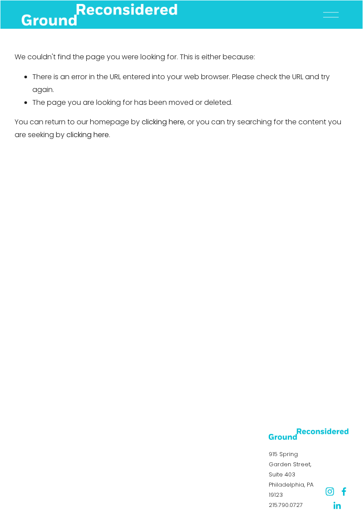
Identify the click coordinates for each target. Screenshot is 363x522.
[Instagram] (329, 491)
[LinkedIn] (336, 505)
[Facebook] (344, 491)
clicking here (163, 122)
